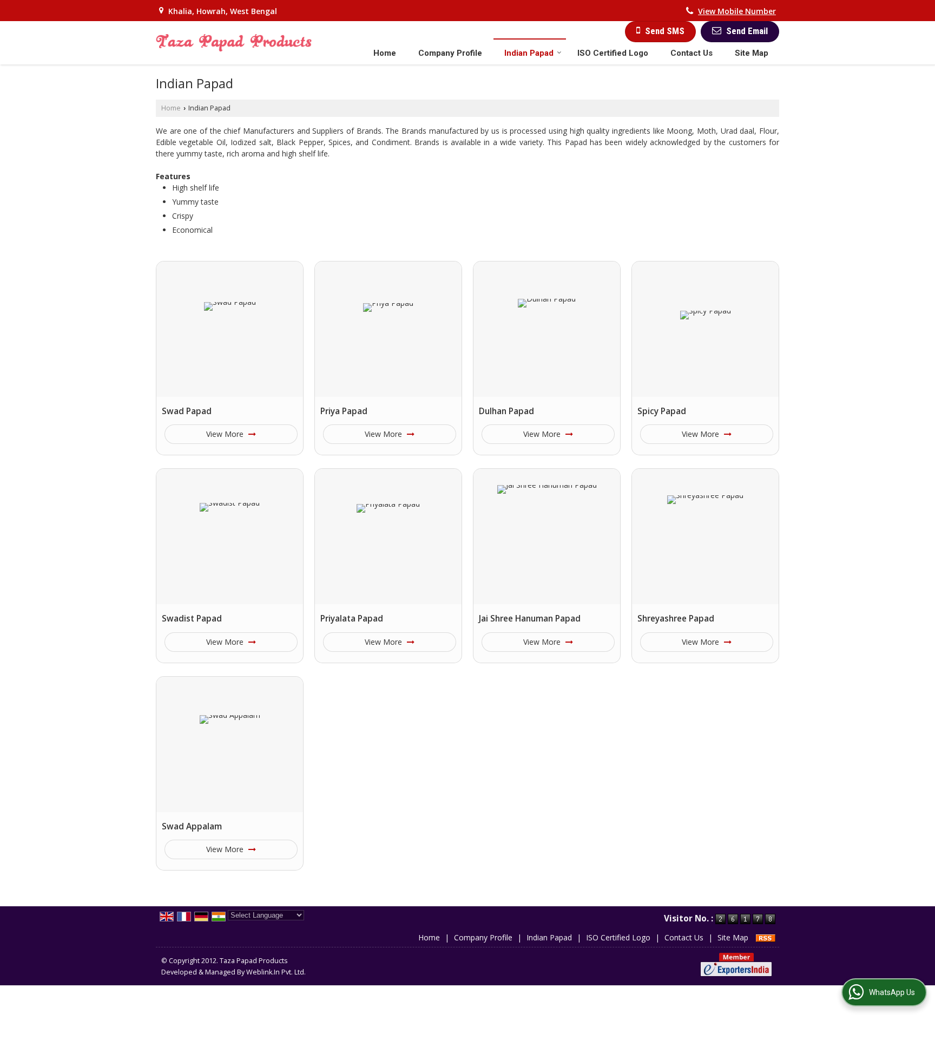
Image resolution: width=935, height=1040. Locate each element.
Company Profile (450, 53)
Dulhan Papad (506, 411)
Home (384, 53)
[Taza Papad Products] (234, 42)
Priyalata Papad (351, 618)
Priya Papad (343, 411)
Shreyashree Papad (675, 618)
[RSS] (765, 937)
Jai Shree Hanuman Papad (530, 618)
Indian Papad (529, 53)
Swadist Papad (192, 618)
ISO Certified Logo (612, 53)
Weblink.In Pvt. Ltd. (276, 972)
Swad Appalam (192, 826)
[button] (737, 11)
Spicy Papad (661, 411)
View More (226, 434)
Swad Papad (187, 411)
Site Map (751, 53)
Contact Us (691, 53)
